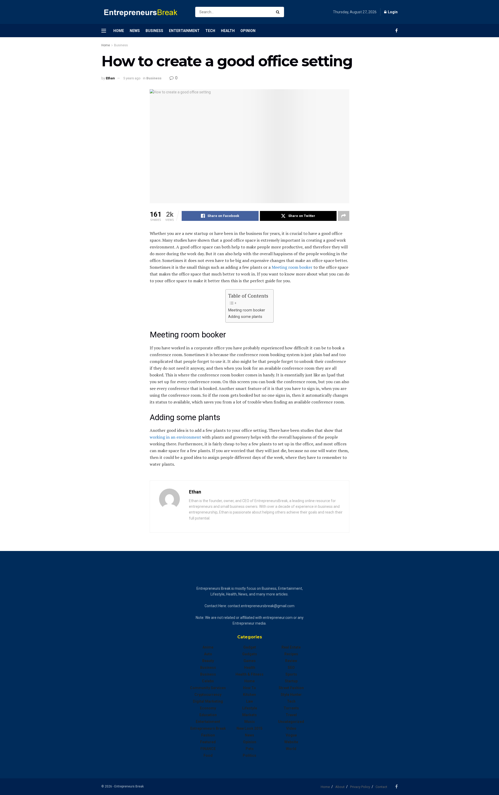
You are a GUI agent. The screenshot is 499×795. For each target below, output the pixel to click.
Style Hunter (291, 695)
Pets (250, 749)
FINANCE (208, 749)
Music (249, 722)
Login (392, 12)
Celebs (208, 681)
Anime (207, 647)
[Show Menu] (103, 31)
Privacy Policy (360, 787)
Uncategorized (291, 722)
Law (249, 701)
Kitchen (249, 695)
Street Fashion (291, 688)
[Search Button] (278, 12)
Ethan (110, 78)
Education (208, 715)
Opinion (247, 31)
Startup (291, 681)
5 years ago (132, 78)
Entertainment (184, 31)
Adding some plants (245, 317)
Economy (208, 708)
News (135, 31)
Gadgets (249, 654)
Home (118, 31)
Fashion (208, 735)
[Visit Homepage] (143, 12)
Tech (210, 31)
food (208, 755)
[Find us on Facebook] (396, 30)
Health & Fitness (249, 674)
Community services (208, 688)
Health (228, 31)
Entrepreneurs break (208, 728)
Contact (381, 787)
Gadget (249, 647)
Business (154, 31)
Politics (249, 755)
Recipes (291, 654)
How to (249, 688)
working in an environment (175, 437)
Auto (208, 654)
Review (291, 661)
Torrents (291, 708)
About (340, 787)
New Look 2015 (249, 728)
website (291, 742)
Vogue (291, 735)
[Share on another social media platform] (343, 216)
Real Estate (291, 647)
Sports (291, 674)
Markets (249, 715)
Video (291, 728)
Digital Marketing (208, 701)
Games (250, 661)
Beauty (208, 661)
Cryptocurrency (207, 695)
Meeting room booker (246, 310)
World (291, 749)
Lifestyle (249, 708)
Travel (291, 715)
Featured (208, 742)
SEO (291, 667)
